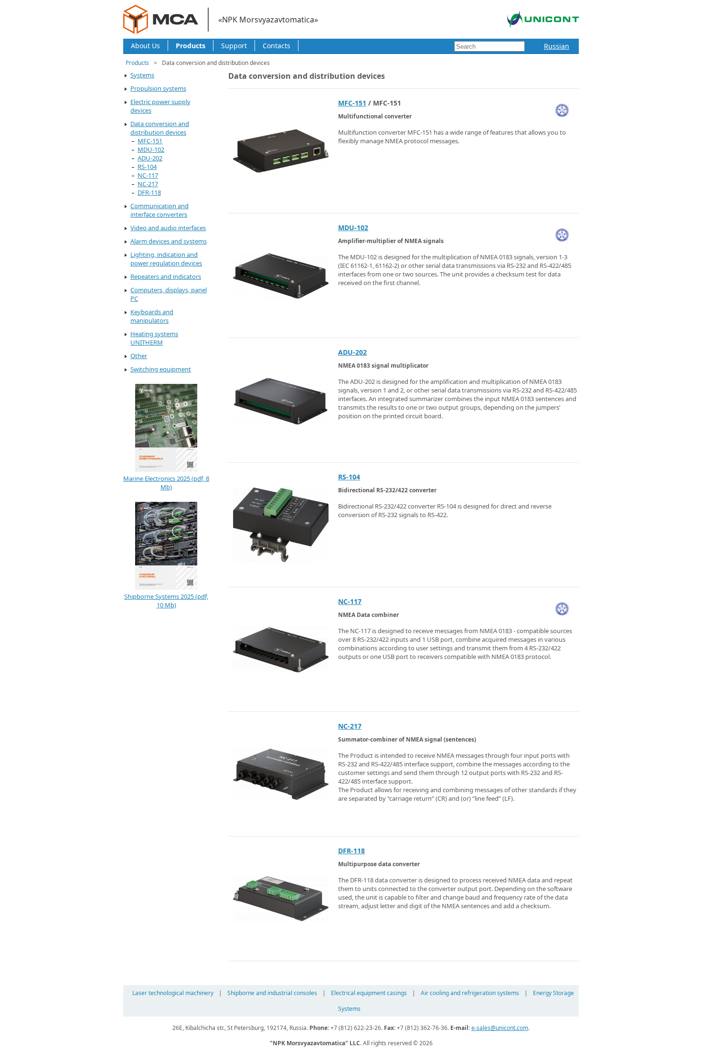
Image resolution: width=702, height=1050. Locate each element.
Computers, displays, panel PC (168, 294)
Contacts (276, 45)
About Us (145, 45)
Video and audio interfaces (168, 227)
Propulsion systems (158, 88)
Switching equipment (160, 369)
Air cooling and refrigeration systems (470, 993)
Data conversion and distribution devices (159, 128)
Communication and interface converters (159, 210)
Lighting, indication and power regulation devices (166, 258)
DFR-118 (149, 192)
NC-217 (148, 184)
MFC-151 (150, 141)
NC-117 (148, 175)
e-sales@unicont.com (499, 1028)
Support (234, 45)
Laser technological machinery (172, 993)
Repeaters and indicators (165, 276)
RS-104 (147, 166)
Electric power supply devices (160, 106)
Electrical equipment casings (369, 993)
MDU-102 (151, 149)
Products (190, 45)
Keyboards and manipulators (151, 316)
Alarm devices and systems (168, 241)
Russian (556, 46)
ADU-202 (150, 158)
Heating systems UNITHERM (154, 338)
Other (138, 355)
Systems (142, 75)
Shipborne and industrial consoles (272, 993)
